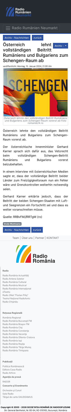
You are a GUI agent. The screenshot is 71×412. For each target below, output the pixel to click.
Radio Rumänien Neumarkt (34, 28)
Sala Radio (8, 393)
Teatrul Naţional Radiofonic (16, 298)
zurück (37, 37)
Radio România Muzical (15, 285)
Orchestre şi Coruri (12, 390)
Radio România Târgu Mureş (17, 347)
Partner (39, 237)
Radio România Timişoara (15, 350)
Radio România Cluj (12, 327)
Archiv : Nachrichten (17, 37)
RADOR (6, 381)
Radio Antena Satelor (13, 278)
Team (15, 237)
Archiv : (59, 45)
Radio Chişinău (10, 301)
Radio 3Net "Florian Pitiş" (15, 295)
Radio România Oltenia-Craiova (19, 337)
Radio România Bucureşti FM (17, 320)
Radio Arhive (9, 372)
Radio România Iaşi (12, 340)
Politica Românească (13, 366)
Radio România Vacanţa (15, 334)
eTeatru (6, 291)
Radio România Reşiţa (14, 343)
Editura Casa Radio (12, 369)
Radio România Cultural (14, 282)
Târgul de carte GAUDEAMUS (18, 397)
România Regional (12, 317)
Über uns (27, 237)
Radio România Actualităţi (16, 275)
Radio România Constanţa (16, 330)
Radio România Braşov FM (16, 324)
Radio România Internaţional (17, 288)
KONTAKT (53, 237)
